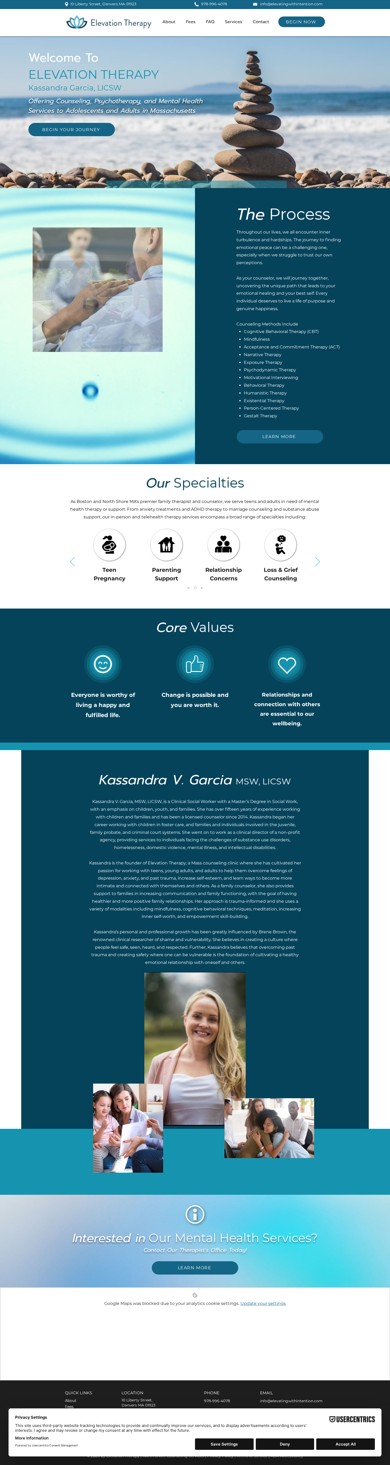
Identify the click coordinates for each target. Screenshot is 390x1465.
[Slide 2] (196, 588)
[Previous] (72, 562)
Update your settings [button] (263, 1303)
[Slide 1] (189, 587)
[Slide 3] (202, 588)
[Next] (317, 562)
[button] (234, 21)
